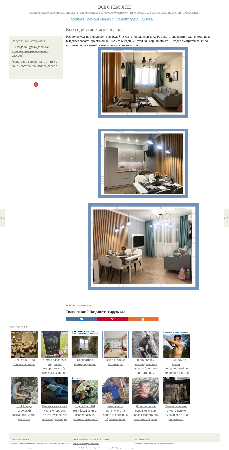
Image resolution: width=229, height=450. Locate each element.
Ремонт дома (127, 18)
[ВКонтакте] (81, 319)
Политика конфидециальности (86, 443)
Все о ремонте (114, 7)
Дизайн (147, 18)
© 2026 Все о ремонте (19, 439)
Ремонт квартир (100, 18)
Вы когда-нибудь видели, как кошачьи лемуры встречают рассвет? (30, 51)
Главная (77, 18)
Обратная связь (142, 439)
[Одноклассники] (143, 319)
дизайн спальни (83, 305)
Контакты (77, 439)
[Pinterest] (112, 319)
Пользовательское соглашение (95, 439)
